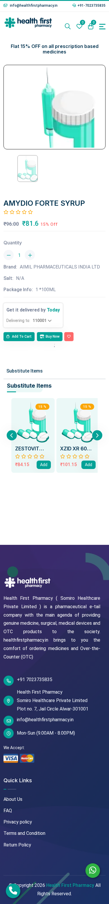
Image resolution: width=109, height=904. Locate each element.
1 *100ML (45, 289)
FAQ (7, 810)
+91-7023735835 (91, 5)
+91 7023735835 (34, 679)
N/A (20, 278)
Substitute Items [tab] (24, 371)
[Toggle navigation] (102, 26)
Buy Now (53, 336)
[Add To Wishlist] (69, 336)
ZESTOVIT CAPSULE (27, 449)
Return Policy (17, 845)
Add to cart (21, 336)
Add (43, 464)
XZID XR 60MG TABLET (77, 449)
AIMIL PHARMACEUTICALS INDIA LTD (60, 267)
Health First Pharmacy (70, 885)
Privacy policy (17, 822)
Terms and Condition (24, 833)
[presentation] (12, 435)
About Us (12, 799)
